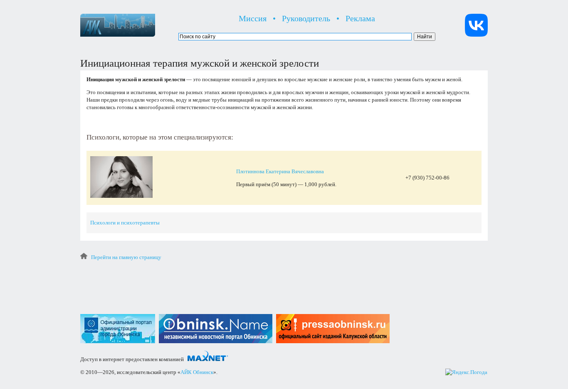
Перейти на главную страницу (126, 257)
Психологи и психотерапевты (125, 222)
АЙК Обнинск (196, 372)
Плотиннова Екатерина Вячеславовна (280, 171)
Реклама (360, 18)
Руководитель (306, 18)
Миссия (253, 18)
